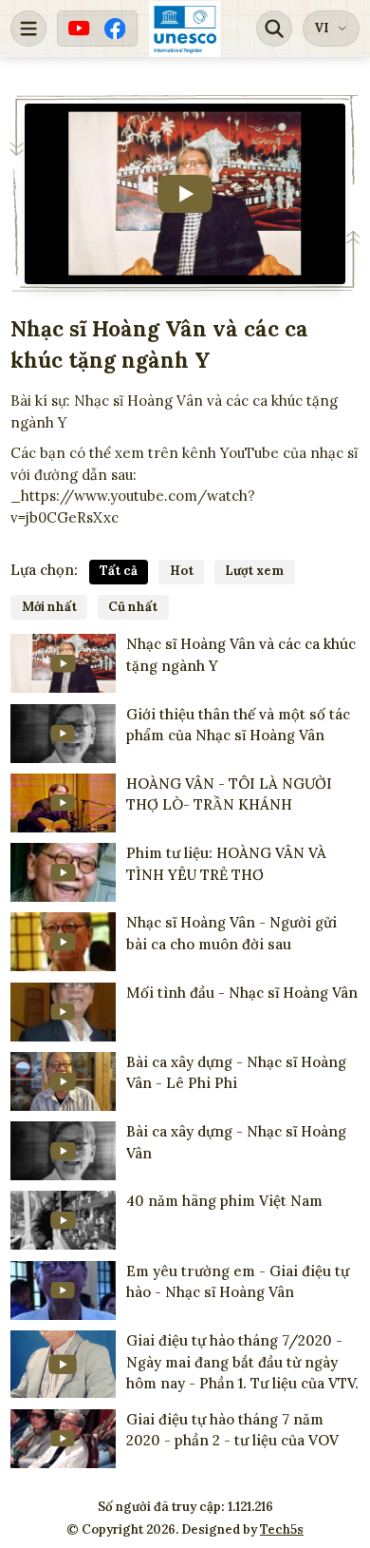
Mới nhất (49, 607)
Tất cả (119, 571)
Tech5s (282, 1529)
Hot (182, 571)
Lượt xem (254, 571)
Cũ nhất (132, 607)
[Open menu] (28, 28)
